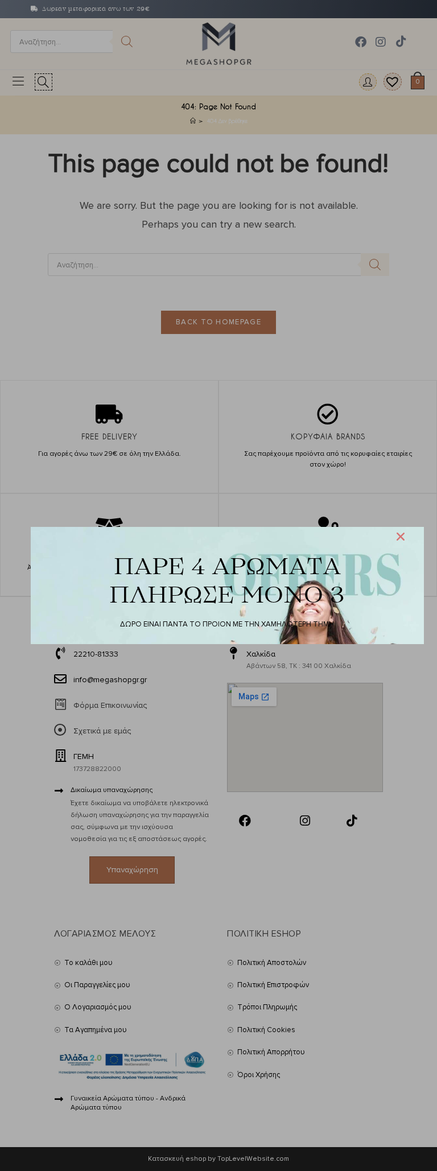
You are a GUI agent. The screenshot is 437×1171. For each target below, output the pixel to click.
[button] (400, 536)
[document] (218, 585)
